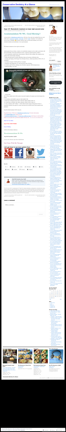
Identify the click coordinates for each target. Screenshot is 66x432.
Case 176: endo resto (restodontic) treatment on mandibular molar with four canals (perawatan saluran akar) (55, 136)
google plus (21, 38)
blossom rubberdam (27, 188)
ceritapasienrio (33, 188)
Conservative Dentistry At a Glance (19, 4)
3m (22, 188)
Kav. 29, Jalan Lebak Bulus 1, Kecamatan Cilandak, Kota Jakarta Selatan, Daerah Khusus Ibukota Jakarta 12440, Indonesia (9, 368)
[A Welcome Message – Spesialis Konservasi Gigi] (30, 20)
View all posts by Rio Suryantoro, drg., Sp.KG (21, 184)
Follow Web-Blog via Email (55, 73)
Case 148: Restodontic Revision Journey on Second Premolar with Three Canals (55, 234)
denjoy (44, 188)
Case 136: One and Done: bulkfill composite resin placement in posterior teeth (13, 26)
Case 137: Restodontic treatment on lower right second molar (24, 29)
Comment (41, 214)
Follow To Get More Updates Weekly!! (55, 83)
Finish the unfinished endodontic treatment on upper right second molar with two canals (56, 333)
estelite (16, 190)
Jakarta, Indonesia (52, 366)
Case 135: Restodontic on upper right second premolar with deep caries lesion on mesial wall (55, 278)
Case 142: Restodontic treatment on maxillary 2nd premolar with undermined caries (55, 255)
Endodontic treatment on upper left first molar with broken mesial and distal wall (56, 325)
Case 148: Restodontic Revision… (56, 67)
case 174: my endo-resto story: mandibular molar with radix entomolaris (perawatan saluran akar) (55, 146)
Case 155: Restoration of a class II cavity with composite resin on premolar (55, 214)
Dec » (61, 299)
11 (57, 293)
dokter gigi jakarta (14, 189)
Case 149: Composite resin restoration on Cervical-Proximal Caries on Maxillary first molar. (56, 231)
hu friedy (30, 190)
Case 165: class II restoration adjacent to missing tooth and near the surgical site (56, 181)
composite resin (39, 188)
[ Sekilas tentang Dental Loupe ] (14, 20)
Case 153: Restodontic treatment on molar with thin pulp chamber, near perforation (55, 219)
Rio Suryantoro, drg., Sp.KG (20, 30)
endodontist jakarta (11, 190)
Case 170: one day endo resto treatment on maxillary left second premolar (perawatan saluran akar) (56, 162)
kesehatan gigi (41, 190)
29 (51, 297)
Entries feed (52, 304)
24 (55, 296)
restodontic (29, 191)
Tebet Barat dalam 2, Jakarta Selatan (39, 366)
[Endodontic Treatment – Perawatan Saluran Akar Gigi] (51, 20)
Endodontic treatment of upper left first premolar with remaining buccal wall (56, 318)
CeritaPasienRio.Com (10, 114)
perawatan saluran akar (23, 191)
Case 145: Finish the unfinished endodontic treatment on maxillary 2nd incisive (55, 244)
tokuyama (14, 192)
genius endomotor (26, 190)
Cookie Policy (22, 430)
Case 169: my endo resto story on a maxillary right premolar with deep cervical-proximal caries (56, 165)
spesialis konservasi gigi (8, 192)
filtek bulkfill (20, 190)
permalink (27, 192)
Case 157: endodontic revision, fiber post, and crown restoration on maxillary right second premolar (56, 207)
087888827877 (5, 371)
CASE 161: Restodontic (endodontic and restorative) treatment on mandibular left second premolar (56, 194)
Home (5, 20)
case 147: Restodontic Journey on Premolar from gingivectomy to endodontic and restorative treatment (55, 238)
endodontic (6, 190)
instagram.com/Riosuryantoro (25, 116)
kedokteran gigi (35, 190)
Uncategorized (15, 188)
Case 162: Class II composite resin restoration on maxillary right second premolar (55, 191)
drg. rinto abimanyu (38, 189)
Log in (51, 303)
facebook (16, 38)
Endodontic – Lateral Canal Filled (56, 316)
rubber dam (33, 191)
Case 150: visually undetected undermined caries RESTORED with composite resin (55, 228)
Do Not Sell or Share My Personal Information (56, 377)
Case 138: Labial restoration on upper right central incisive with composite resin (56, 269)
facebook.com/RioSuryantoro (11, 116)
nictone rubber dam (7, 191)
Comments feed (52, 306)
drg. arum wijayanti (21, 189)
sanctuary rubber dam (40, 191)
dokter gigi (9, 189)
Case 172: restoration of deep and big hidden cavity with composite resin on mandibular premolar (56, 154)
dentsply (5, 189)
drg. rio (43, 189)
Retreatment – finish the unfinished (56, 338)
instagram (12, 38)
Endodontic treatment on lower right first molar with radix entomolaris (55, 322)
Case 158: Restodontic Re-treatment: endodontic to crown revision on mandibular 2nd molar (55, 203)
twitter (29, 38)
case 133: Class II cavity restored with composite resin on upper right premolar (56, 284)
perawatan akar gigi (14, 191)
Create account (52, 302)
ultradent (18, 192)
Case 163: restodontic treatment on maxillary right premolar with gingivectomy (55, 187)
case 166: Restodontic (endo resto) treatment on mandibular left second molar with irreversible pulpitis (55, 178)
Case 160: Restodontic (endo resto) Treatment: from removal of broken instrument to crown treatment (56, 198)
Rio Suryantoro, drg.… (56, 65)
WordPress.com (52, 307)
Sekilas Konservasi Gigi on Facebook (55, 93)
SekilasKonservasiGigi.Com (17, 37)
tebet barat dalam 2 (21, 366)
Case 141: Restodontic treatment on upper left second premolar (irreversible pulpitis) (55, 259)
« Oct (50, 299)
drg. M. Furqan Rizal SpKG (29, 189)
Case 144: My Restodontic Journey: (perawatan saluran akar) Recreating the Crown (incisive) (55, 247)
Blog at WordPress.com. (43, 377)
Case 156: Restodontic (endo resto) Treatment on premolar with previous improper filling (55, 210)
